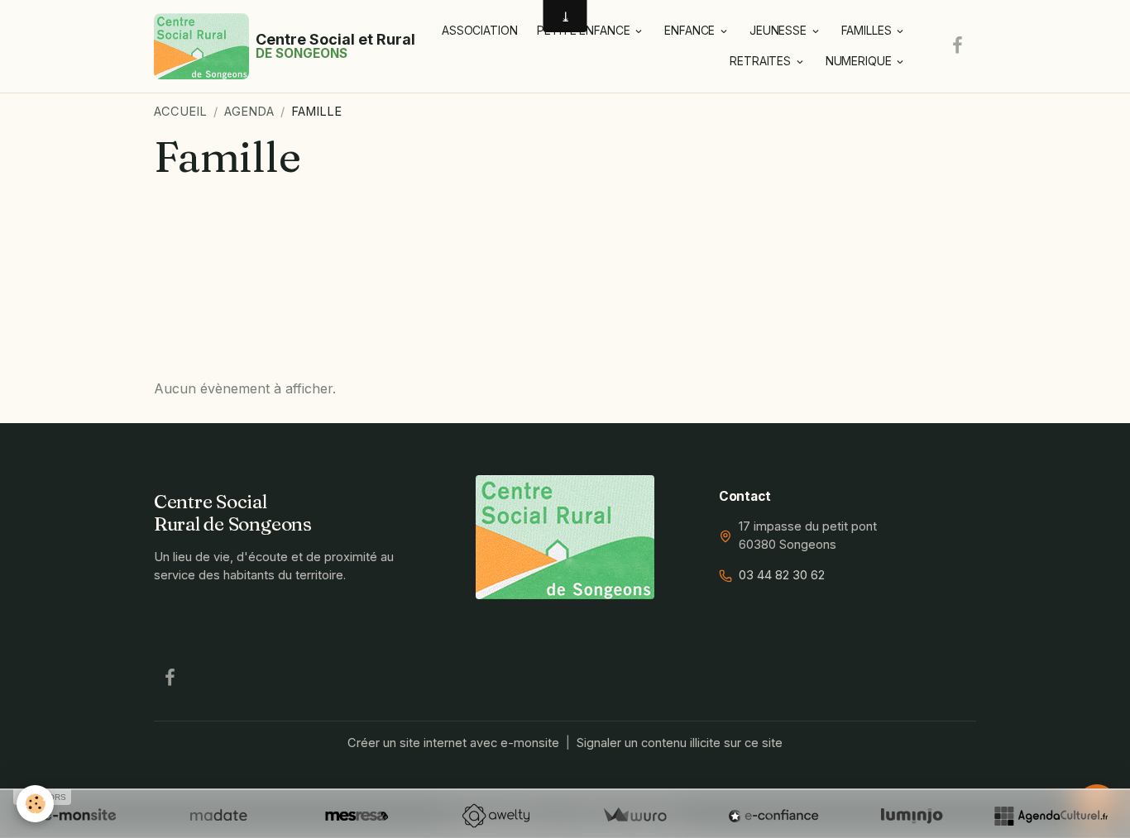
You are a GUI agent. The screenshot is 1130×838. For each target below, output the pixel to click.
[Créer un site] (79, 815)
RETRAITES (762, 61)
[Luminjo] (912, 815)
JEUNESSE (779, 30)
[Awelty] (495, 815)
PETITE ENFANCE (585, 30)
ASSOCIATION (479, 30)
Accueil (180, 111)
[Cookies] (35, 803)
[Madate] (218, 815)
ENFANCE (691, 30)
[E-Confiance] (773, 815)
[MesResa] (356, 815)
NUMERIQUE (860, 61)
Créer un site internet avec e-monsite (453, 743)
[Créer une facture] (634, 815)
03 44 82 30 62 (782, 575)
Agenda (249, 111)
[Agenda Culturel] (1051, 815)
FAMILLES (868, 30)
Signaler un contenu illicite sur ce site (680, 743)
